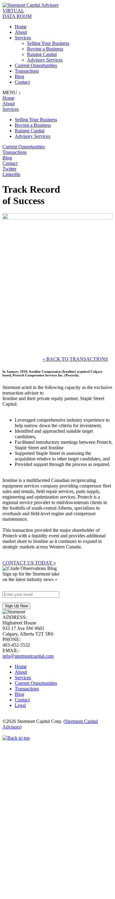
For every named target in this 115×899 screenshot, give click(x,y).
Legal (20, 705)
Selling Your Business (48, 43)
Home (21, 26)
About (21, 32)
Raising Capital (42, 54)
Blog (19, 76)
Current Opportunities (36, 65)
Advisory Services (45, 59)
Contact (22, 82)
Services (23, 37)
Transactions (27, 71)
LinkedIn (11, 174)
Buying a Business (45, 48)
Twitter (9, 168)
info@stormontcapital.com (28, 656)
